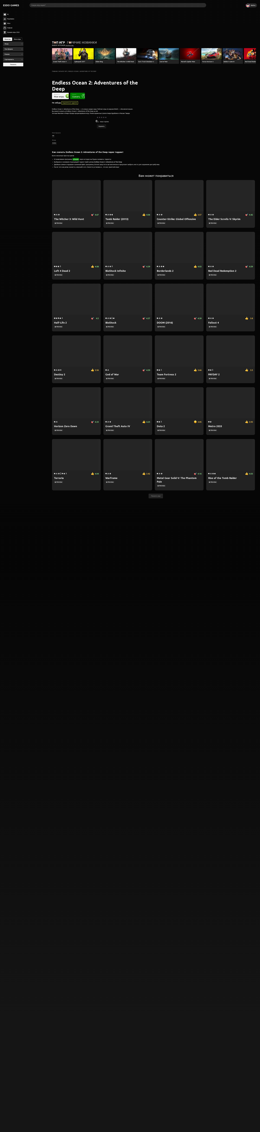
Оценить (102, 126)
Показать (13, 64)
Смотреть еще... (69, 45)
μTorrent (76, 159)
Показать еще (155, 496)
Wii (53, 135)
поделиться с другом (69, 103)
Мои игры (59, 223)
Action (54, 143)
